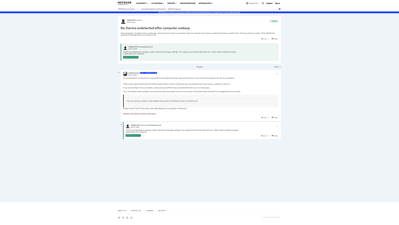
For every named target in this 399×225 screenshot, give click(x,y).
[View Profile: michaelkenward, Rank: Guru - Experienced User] (125, 74)
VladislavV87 (131, 20)
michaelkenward (134, 73)
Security (162, 211)
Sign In (277, 3)
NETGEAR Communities (126, 9)
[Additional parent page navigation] (138, 9)
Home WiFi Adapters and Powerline (153, 9)
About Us (122, 211)
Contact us (136, 211)
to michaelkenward (145, 47)
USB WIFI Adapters (174, 9)
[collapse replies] (118, 72)
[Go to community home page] (125, 3)
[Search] (263, 3)
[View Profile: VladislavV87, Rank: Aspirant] (123, 21)
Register (269, 3)
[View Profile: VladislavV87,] (125, 48)
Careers (149, 211)
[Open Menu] (279, 9)
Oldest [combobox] (277, 67)
